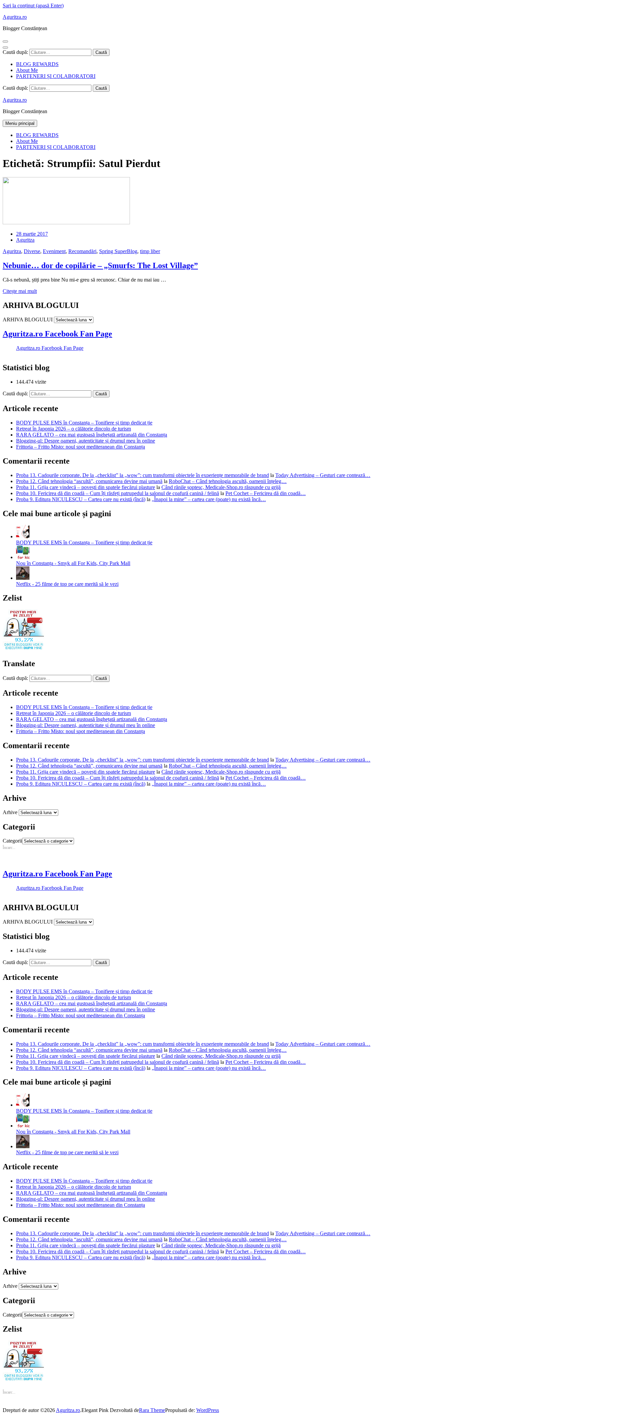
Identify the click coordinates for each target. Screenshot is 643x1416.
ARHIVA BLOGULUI (28, 319)
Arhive (10, 812)
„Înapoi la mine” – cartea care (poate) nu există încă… (209, 499)
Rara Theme (152, 1410)
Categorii (12, 841)
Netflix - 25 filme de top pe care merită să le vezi (67, 584)
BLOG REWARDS (37, 64)
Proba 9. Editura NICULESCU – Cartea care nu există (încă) (80, 499)
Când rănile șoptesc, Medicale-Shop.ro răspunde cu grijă (221, 487)
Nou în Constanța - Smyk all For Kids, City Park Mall (73, 563)
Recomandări (82, 251)
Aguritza (25, 240)
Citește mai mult (20, 291)
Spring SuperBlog (118, 251)
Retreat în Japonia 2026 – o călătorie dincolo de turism (73, 428)
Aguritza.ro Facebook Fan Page (57, 333)
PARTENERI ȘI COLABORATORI (55, 76)
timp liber (150, 251)
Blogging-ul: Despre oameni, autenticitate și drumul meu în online (85, 441)
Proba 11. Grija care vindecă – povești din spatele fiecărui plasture (85, 487)
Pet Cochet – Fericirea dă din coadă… (265, 493)
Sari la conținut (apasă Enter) (33, 5)
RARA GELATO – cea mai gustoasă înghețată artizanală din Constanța (91, 435)
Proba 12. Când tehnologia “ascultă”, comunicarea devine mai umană (89, 481)
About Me (27, 70)
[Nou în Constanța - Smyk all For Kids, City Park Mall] (22, 557)
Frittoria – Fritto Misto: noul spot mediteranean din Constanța (80, 447)
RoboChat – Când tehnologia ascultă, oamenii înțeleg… (228, 481)
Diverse (32, 251)
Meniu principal (19, 123)
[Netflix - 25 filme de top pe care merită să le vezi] (22, 578)
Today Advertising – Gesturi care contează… (322, 475)
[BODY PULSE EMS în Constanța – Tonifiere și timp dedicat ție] (22, 536)
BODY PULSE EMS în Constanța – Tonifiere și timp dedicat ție (84, 422)
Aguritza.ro (15, 17)
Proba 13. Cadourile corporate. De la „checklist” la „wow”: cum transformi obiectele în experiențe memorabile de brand (142, 475)
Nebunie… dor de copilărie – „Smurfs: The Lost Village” (100, 265)
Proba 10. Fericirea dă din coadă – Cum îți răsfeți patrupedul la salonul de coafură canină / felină (117, 493)
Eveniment (54, 251)
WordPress (207, 1410)
